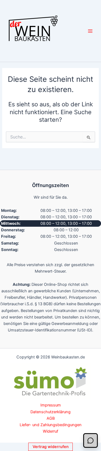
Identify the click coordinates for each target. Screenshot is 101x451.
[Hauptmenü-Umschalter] (90, 30)
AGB (51, 418)
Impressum (50, 405)
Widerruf (50, 431)
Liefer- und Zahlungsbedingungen (51, 424)
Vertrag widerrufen (51, 446)
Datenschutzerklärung (50, 411)
